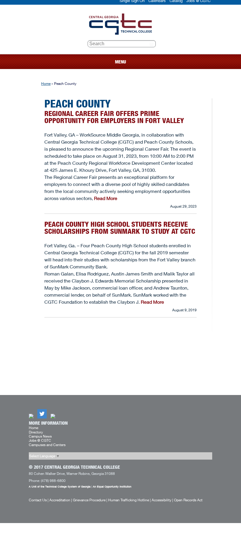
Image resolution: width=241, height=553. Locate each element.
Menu (120, 62)
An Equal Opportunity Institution (112, 486)
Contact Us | (38, 500)
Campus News (40, 436)
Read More (105, 198)
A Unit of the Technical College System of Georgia (60, 486)
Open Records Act (188, 500)
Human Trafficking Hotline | (129, 500)
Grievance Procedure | (90, 500)
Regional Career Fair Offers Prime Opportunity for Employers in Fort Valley (114, 117)
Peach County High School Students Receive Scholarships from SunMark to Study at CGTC (119, 228)
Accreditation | (60, 500)
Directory (36, 432)
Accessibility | (162, 500)
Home (46, 83)
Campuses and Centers (47, 445)
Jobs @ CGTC (40, 440)
